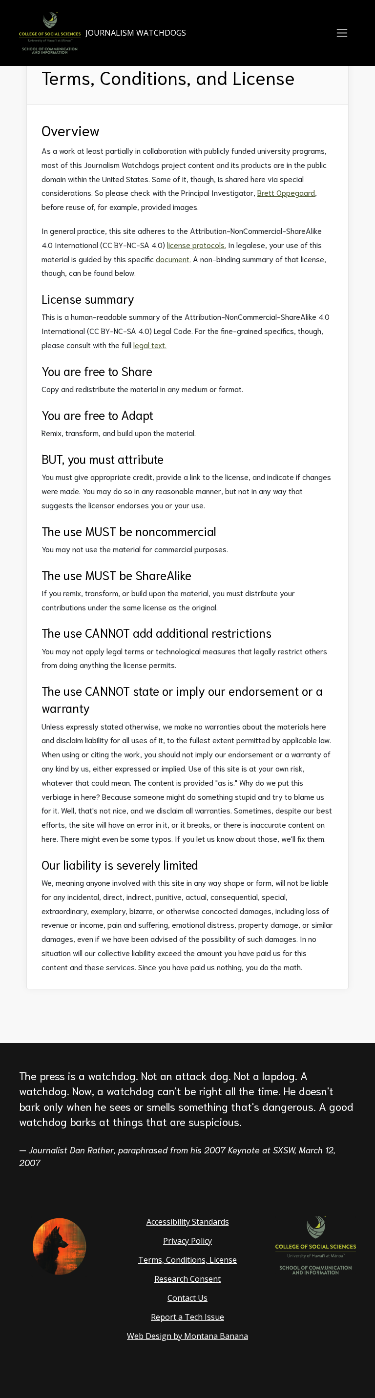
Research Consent (187, 1278)
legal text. (150, 344)
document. (173, 258)
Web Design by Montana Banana (187, 1336)
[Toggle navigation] (342, 33)
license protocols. (196, 244)
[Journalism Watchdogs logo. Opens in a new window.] (59, 1245)
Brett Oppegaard (286, 192)
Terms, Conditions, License (187, 1259)
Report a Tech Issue (187, 1317)
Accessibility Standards (187, 1221)
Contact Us (187, 1298)
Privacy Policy (187, 1240)
